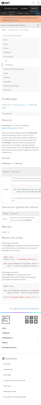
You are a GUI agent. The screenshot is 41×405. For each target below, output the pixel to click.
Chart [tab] (6, 44)
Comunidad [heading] (6, 333)
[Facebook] (27, 317)
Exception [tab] (7, 52)
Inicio (4, 13)
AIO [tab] (5, 40)
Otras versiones (19, 105)
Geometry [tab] (7, 81)
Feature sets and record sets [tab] (14, 69)
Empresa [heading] (4, 342)
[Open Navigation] (38, 3)
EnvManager (9, 65)
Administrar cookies (10, 391)
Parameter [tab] (7, 90)
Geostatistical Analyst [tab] (11, 86)
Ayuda (20, 13)
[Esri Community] (27, 321)
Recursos (34, 8)
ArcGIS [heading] (4, 328)
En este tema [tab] (7, 113)
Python (38, 13)
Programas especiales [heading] (9, 347)
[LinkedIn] (36, 317)
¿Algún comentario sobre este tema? (26, 309)
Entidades (24, 8)
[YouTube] (36, 321)
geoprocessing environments (12, 128)
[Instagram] (31, 321)
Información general (10, 8)
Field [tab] (6, 73)
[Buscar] (34, 3)
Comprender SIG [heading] (7, 338)
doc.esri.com (14, 20)
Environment (24, 30)
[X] (31, 317)
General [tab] (7, 77)
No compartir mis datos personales (15, 397)
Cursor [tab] (6, 48)
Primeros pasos (12, 13)
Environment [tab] (8, 57)
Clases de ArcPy (13, 30)
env (6, 61)
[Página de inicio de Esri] (5, 2)
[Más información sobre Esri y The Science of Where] (6, 320)
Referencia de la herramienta (29, 13)
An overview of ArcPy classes (12, 36)
